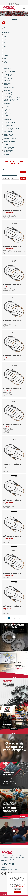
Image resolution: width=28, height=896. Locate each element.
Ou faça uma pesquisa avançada (9, 175)
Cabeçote (6, 81)
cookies (16, 886)
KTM (5, 50)
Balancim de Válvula (8, 75)
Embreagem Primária (8, 96)
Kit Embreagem (7, 110)
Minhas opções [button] (17, 889)
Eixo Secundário (7, 93)
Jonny (5, 46)
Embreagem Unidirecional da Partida (12, 97)
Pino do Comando (8, 126)
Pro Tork (5, 52)
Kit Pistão (6, 112)
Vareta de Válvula (7, 153)
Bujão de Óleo (7, 80)
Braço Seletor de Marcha (9, 78)
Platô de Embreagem (8, 131)
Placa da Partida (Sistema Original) (11, 128)
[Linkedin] (16, 4)
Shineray (6, 53)
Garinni (5, 42)
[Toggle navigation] (24, 8)
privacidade (21, 886)
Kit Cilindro (6, 106)
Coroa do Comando (8, 86)
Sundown (6, 55)
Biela (5, 77)
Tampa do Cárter (7, 144)
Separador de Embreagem (9, 141)
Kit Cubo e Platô (7, 109)
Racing (5, 27)
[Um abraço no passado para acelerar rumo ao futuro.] (14, 664)
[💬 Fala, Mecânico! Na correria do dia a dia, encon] (14, 720)
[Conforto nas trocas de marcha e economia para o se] (14, 637)
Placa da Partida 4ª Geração (10, 129)
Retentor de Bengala (8, 134)
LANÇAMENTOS (7, 119)
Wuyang (5, 61)
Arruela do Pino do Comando (10, 73)
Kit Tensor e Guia (7, 116)
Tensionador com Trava (9, 147)
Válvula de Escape (8, 151)
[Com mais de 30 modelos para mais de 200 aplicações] (14, 775)
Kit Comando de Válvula (9, 107)
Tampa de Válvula (7, 142)
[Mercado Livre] (18, 4)
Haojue (5, 43)
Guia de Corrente (7, 103)
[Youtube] (13, 4)
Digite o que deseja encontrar (8, 169)
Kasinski (5, 48)
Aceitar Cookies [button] (17, 892)
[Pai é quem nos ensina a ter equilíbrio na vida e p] (14, 803)
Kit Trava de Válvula (8, 118)
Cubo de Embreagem (8, 89)
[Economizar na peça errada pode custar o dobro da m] (14, 692)
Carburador (6, 84)
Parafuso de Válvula (8, 124)
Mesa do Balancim (8, 121)
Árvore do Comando (8, 74)
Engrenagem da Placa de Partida (11, 99)
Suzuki (5, 56)
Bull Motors (6, 37)
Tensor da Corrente (8, 148)
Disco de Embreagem (8, 91)
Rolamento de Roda (8, 137)
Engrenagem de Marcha (9, 100)
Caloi (5, 39)
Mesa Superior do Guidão (9, 122)
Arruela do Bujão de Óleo (9, 71)
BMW (5, 36)
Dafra (5, 40)
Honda (5, 45)
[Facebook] (9, 4)
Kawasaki (6, 49)
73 (18, 617)
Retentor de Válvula (8, 135)
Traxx (5, 58)
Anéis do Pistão (7, 68)
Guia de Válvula (7, 105)
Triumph (5, 59)
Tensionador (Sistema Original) (11, 145)
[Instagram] (11, 4)
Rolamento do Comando (9, 140)
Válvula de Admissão (8, 150)
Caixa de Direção (7, 83)
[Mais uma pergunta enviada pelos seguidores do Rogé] (14, 831)
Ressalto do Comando (9, 132)
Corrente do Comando (9, 87)
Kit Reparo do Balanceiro (9, 113)
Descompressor (7, 90)
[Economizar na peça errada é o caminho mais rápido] (14, 748)
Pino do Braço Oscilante (9, 125)
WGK (5, 28)
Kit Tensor (6, 115)
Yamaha (5, 62)
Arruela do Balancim (8, 70)
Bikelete (5, 34)
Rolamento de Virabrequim (10, 138)
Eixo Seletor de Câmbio (9, 94)
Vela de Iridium (7, 154)
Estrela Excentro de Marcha (10, 102)
